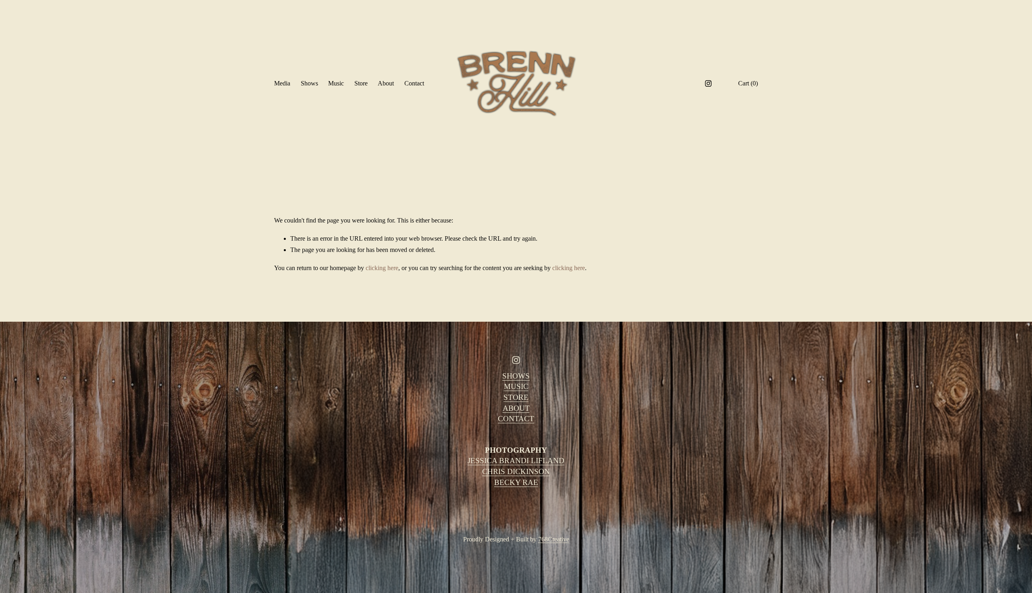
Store (361, 83)
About (386, 83)
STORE (516, 397)
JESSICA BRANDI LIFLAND (516, 460)
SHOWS (516, 376)
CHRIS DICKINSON (516, 471)
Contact (414, 83)
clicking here (382, 267)
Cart (748, 83)
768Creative (553, 539)
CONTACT (516, 418)
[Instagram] (708, 83)
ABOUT (516, 408)
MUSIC (516, 386)
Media (282, 83)
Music (336, 83)
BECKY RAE (516, 482)
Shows (309, 83)
